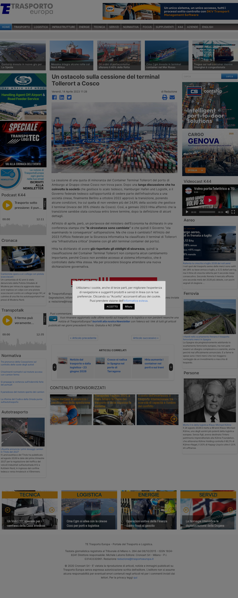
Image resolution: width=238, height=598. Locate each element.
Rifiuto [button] (128, 306)
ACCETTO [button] (112, 306)
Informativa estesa (135, 300)
